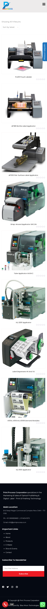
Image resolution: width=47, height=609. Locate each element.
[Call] (5, 604)
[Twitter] (7, 587)
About (8, 537)
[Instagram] (12, 587)
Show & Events (11, 549)
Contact (9, 552)
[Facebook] (3, 587)
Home (8, 534)
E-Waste (9, 545)
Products (9, 541)
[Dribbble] (17, 587)
